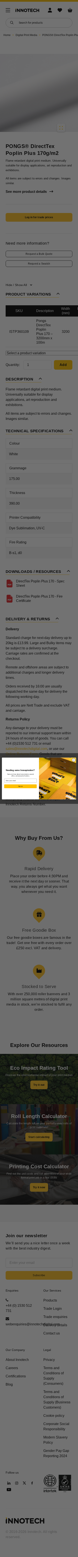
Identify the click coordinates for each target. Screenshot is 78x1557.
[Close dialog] (73, 760)
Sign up (20, 786)
